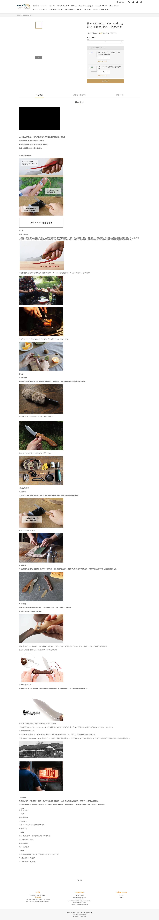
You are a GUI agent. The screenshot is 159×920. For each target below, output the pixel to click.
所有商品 (36, 6)
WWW (95, 9)
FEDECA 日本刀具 (101, 6)
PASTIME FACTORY (56, 9)
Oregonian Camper (86, 6)
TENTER (44, 6)
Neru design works (40, 9)
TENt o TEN (87, 9)
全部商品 (19, 15)
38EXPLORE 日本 (63, 6)
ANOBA (74, 6)
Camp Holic (104, 9)
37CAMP (52, 6)
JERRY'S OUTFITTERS (73, 9)
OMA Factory (114, 6)
